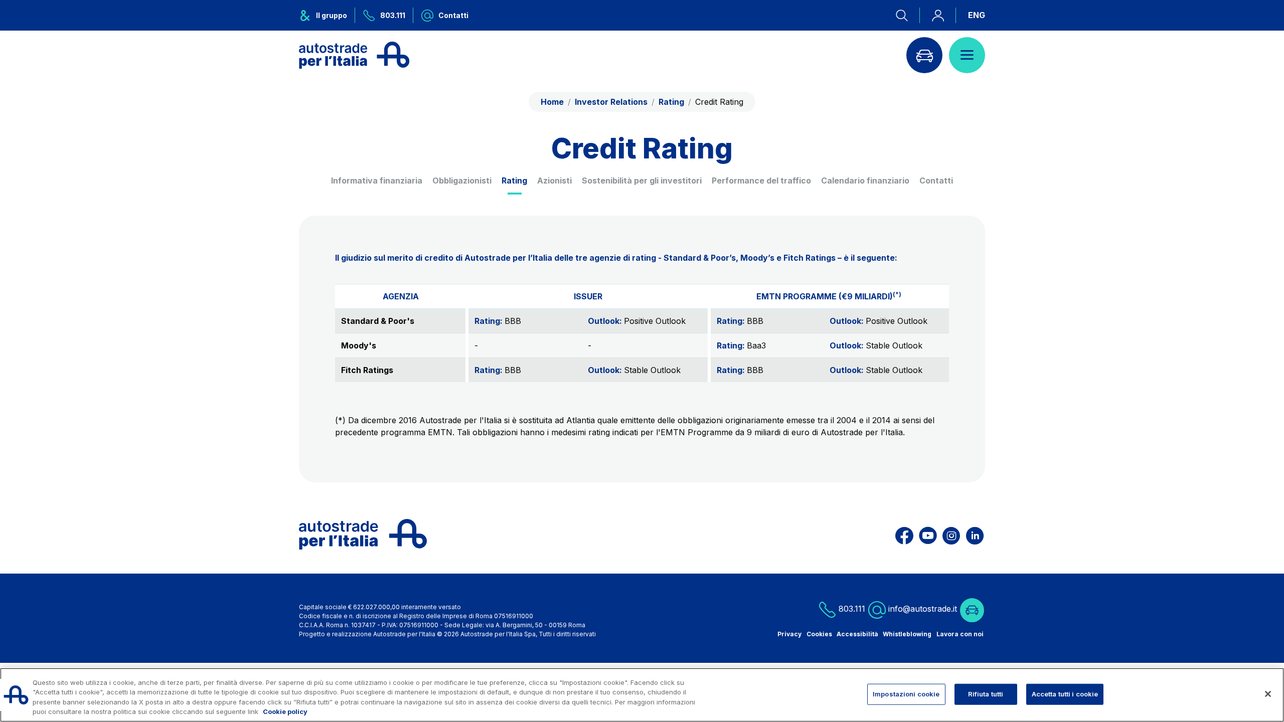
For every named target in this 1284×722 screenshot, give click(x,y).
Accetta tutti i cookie (1065, 694)
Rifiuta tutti (986, 694)
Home (552, 102)
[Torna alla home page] (354, 55)
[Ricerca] (908, 15)
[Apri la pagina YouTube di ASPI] (928, 534)
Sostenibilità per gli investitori (642, 180)
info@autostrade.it (922, 609)
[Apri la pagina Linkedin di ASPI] (975, 534)
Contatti (936, 180)
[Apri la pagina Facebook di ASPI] (904, 534)
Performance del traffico (761, 180)
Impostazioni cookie (906, 694)
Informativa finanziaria (376, 180)
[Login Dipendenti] (938, 15)
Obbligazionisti (462, 180)
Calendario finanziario (865, 180)
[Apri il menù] (967, 55)
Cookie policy (285, 711)
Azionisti (554, 180)
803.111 (850, 609)
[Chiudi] (1268, 694)
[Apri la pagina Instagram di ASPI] (951, 534)
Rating (514, 180)
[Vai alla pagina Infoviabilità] (924, 55)
